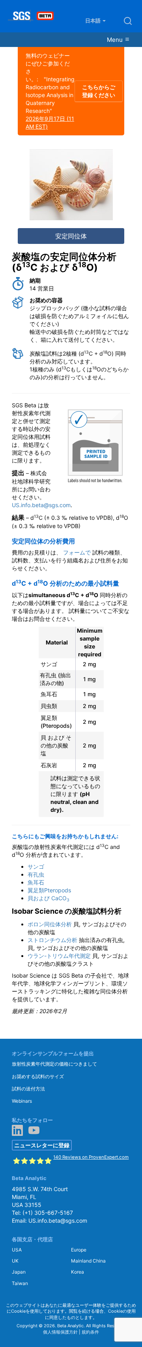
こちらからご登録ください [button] (98, 91)
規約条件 (90, 1332)
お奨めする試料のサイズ (38, 1076)
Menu (115, 39)
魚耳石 (36, 882)
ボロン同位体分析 (50, 924)
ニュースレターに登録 (41, 1145)
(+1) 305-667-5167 (47, 1212)
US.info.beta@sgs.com (41, 505)
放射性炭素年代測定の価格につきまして (54, 1064)
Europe (78, 1250)
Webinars (22, 1101)
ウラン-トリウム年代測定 (59, 955)
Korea (77, 1272)
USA (17, 1250)
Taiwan (20, 1283)
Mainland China (88, 1261)
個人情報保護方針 (60, 1332)
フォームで (77, 552)
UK (15, 1261)
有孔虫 (36, 874)
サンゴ (36, 866)
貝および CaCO (48, 898)
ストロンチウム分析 (52, 940)
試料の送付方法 (28, 1089)
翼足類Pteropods (49, 890)
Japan (19, 1272)
